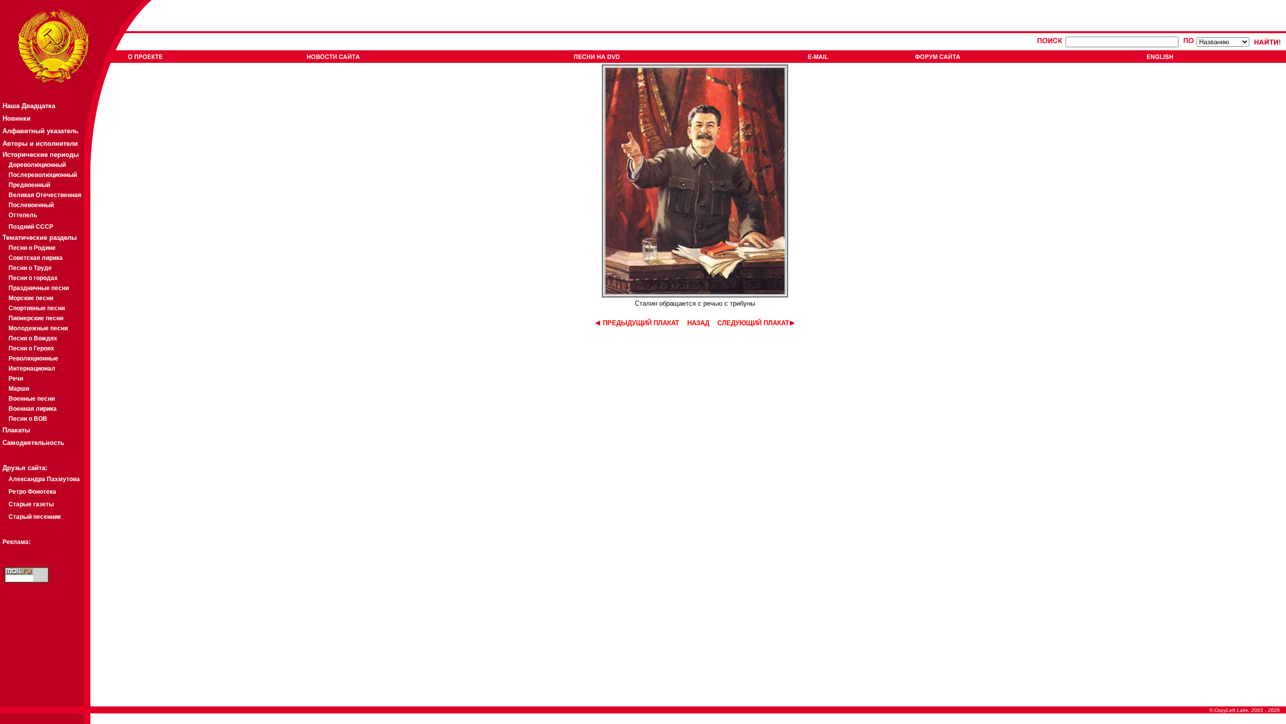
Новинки (17, 118)
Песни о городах (33, 278)
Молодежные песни (38, 328)
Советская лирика (36, 257)
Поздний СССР (31, 226)
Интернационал (32, 368)
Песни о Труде (30, 268)
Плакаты (16, 430)
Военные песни (32, 398)
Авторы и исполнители (40, 143)
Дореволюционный (37, 164)
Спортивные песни (37, 308)
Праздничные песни (39, 288)
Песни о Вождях (33, 338)
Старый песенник (35, 516)
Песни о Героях (31, 348)
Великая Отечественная (45, 195)
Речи (16, 378)
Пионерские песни (36, 318)
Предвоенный (29, 185)
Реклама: (17, 542)
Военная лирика (33, 408)
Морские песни (31, 298)
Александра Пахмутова (44, 479)
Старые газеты (31, 504)
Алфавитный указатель (40, 131)
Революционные (33, 358)
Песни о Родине (32, 247)
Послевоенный (31, 205)
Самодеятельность (33, 442)
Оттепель (23, 215)
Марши (19, 388)
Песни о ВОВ (28, 418)
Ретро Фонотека (32, 491)
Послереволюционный (43, 174)
